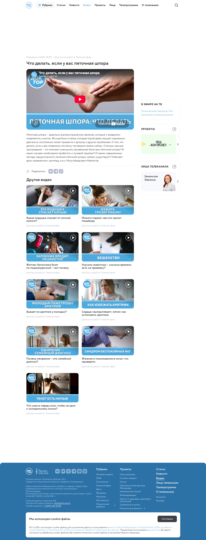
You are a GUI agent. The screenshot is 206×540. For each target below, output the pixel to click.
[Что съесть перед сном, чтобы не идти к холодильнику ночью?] (52, 387)
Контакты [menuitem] (161, 497)
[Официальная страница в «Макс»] (85, 471)
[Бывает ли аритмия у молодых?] (52, 293)
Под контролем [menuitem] (127, 474)
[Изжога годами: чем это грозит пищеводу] (108, 199)
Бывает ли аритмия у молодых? (46, 311)
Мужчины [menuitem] (101, 496)
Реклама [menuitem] (160, 500)
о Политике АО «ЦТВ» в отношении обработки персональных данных (83, 529)
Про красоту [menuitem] (102, 500)
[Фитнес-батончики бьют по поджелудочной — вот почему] (52, 246)
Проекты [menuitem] (125, 469)
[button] (177, 144)
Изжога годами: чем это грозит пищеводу (102, 220)
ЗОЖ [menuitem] (98, 478)
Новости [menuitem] (161, 474)
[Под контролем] (158, 144)
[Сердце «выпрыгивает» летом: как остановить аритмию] (108, 293)
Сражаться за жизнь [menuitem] (130, 504)
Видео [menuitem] (160, 478)
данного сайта (114, 527)
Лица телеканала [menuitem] (167, 483)
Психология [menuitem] (102, 482)
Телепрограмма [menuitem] (166, 487)
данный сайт (153, 529)
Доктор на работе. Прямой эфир (43, 225)
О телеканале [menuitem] (165, 492)
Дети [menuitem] (99, 489)
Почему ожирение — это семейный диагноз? (48, 360)
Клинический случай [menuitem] (130, 491)
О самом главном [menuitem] (128, 478)
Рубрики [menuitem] (101, 469)
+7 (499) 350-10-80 (52, 506)
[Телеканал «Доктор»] (29, 5)
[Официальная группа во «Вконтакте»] (57, 471)
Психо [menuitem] (123, 482)
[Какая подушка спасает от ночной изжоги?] (52, 199)
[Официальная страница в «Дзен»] (79, 471)
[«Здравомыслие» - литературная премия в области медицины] (42, 471)
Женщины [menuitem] (101, 493)
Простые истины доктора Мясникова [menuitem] (132, 486)
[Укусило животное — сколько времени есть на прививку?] (108, 246)
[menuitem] (45, 5)
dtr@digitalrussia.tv (62, 503)
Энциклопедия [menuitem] (103, 485)
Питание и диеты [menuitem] (104, 474)
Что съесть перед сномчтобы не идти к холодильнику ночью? (50, 407)
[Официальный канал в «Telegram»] (74, 471)
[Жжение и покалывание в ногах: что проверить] (108, 340)
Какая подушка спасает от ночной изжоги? (48, 220)
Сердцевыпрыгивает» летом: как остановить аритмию (104, 313)
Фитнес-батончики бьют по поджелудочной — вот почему (47, 266)
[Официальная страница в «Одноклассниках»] (68, 471)
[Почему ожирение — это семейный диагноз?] (52, 340)
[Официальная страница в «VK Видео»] (63, 471)
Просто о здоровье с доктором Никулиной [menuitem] (135, 500)
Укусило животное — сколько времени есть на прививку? (106, 266)
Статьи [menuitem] (160, 469)
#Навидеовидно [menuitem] (128, 495)
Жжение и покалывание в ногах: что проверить (105, 360)
